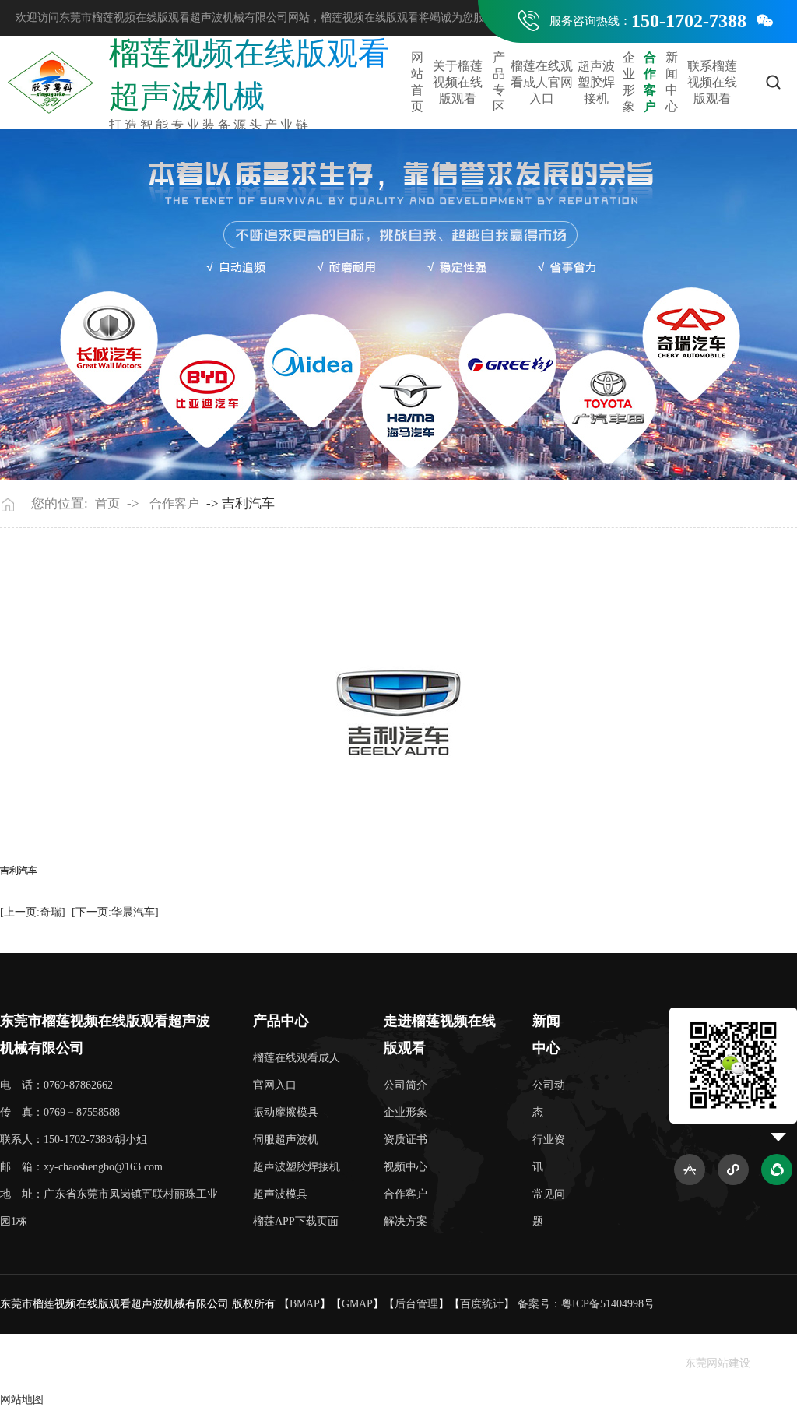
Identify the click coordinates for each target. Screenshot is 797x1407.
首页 (107, 503)
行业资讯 (548, 1153)
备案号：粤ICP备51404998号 (586, 1304)
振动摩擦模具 (285, 1112)
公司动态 (548, 1098)
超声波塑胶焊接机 (596, 82)
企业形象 (629, 82)
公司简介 (405, 1085)
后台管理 (416, 1304)
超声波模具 (280, 1194)
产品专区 (499, 82)
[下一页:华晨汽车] (115, 912)
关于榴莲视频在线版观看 (458, 82)
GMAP (357, 1304)
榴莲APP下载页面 (296, 1221)
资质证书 (405, 1139)
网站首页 (417, 82)
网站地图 (22, 1399)
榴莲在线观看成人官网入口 (542, 82)
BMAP (305, 1304)
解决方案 (405, 1221)
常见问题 (548, 1207)
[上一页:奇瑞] (32, 912)
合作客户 (650, 82)
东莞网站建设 (717, 1363)
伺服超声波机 (285, 1139)
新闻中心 (671, 82)
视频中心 (405, 1167)
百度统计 (482, 1304)
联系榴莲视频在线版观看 (712, 82)
